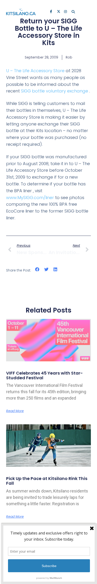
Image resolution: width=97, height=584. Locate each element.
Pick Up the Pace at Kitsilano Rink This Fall (46, 481)
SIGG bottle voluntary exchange (54, 91)
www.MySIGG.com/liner (30, 197)
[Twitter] (59, 12)
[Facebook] (52, 12)
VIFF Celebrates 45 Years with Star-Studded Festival (44, 375)
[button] (37, 269)
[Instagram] (66, 12)
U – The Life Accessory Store (35, 71)
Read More (15, 411)
